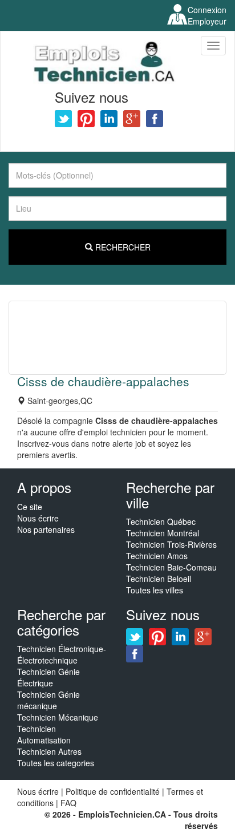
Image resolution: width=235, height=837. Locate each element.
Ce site (29, 506)
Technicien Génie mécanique (48, 700)
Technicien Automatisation (44, 734)
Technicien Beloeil (158, 578)
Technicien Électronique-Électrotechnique (61, 654)
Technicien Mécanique (57, 717)
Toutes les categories (55, 763)
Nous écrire (38, 518)
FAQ (68, 802)
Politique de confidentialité (113, 791)
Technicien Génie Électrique (48, 677)
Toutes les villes (154, 590)
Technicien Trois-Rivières (171, 544)
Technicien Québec (161, 521)
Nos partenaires (46, 529)
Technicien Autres (49, 751)
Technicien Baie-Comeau (171, 567)
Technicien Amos (157, 555)
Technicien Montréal (162, 533)
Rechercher (122, 247)
